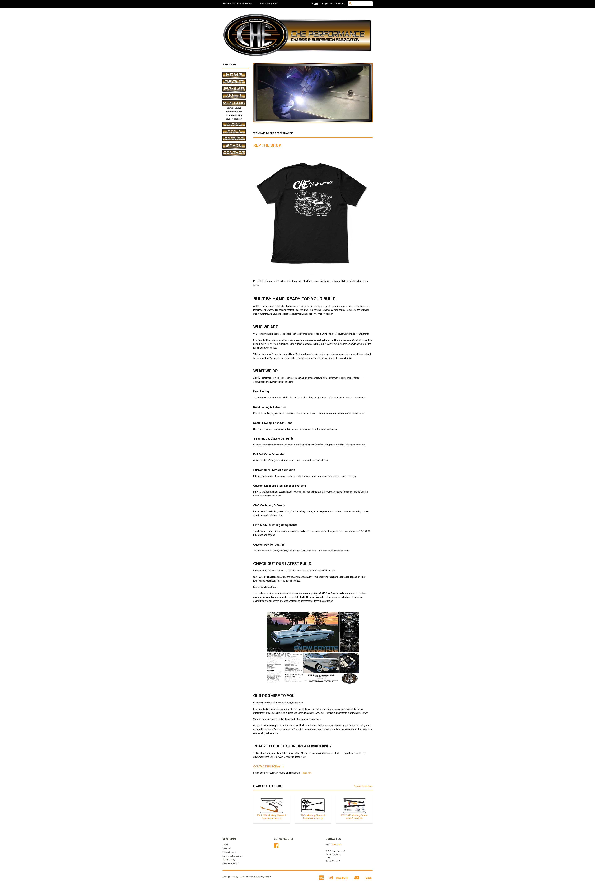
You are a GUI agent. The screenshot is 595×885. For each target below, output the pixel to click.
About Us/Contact (269, 3)
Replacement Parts (230, 863)
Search (225, 844)
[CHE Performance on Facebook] (276, 847)
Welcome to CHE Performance (237, 3)
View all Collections (363, 786)
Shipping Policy (228, 860)
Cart (315, 4)
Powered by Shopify (262, 877)
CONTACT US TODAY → (268, 766)
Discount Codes (229, 852)
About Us (226, 848)
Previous (259, 92)
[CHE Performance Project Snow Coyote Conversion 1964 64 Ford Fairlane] (313, 683)
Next (366, 92)
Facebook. (306, 773)
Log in (325, 3)
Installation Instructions (232, 856)
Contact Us (336, 844)
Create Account (336, 3)
